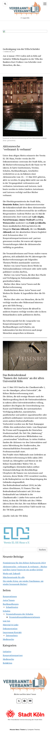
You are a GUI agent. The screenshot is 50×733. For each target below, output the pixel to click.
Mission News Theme (17, 729)
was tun (6, 620)
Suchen (42, 549)
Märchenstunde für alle (14, 577)
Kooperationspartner (13, 655)
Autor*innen (9, 600)
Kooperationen (10, 596)
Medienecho (8, 639)
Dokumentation (10, 628)
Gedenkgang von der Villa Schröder (21, 49)
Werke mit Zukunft (11, 573)
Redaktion (7, 663)
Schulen (6, 611)
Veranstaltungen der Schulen (19, 614)
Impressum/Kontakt (12, 632)
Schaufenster (12, 607)
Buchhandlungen (11, 604)
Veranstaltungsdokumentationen (24, 617)
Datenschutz (12, 635)
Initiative (7, 651)
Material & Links (10, 624)
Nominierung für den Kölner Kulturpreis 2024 (24, 562)
